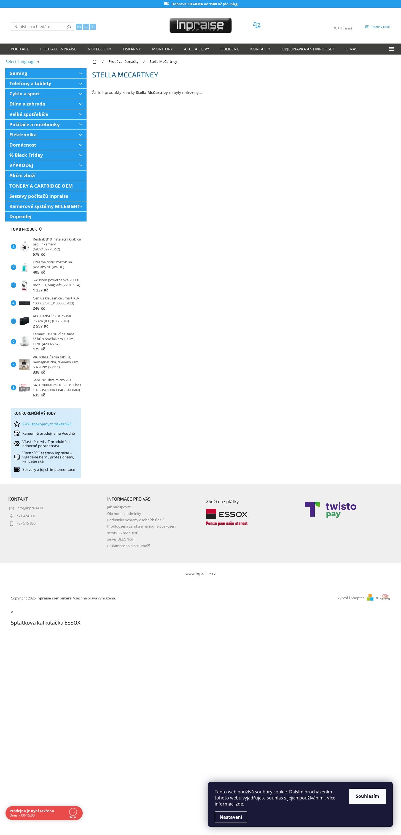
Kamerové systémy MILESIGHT (44, 206)
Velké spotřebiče (28, 114)
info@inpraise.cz (30, 508)
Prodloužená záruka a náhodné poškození (141, 526)
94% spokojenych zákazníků (47, 424)
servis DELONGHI (121, 539)
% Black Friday (26, 155)
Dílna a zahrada (27, 104)
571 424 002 (26, 516)
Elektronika (23, 134)
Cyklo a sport (24, 93)
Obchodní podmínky (124, 513)
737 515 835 (26, 523)
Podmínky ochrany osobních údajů (136, 520)
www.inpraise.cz (200, 573)
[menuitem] (19, 49)
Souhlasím (367, 796)
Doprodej (20, 216)
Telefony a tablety (30, 83)
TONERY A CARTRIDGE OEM (41, 186)
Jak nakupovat (119, 507)
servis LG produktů (122, 533)
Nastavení (231, 817)
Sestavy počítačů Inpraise (38, 196)
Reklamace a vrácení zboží (128, 546)
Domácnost (22, 145)
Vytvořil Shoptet (350, 598)
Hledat (69, 26)
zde (239, 804)
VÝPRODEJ (21, 165)
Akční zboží (22, 175)
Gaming (18, 73)
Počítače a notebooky (34, 124)
